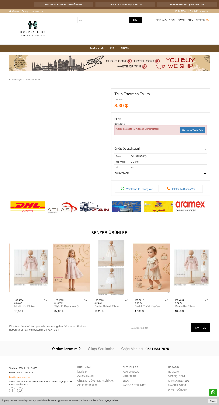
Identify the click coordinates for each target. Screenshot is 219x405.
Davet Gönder (177, 389)
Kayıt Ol (200, 327)
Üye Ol (171, 19)
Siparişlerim (176, 376)
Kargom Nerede (179, 380)
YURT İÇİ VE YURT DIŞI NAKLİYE (116, 4)
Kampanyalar (131, 371)
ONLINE (194, 11)
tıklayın (115, 400)
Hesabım (173, 371)
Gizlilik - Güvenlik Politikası (95, 380)
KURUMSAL (181, 11)
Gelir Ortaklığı (87, 385)
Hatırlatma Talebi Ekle (192, 130)
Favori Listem (185, 19)
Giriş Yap (161, 19)
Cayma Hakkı (85, 376)
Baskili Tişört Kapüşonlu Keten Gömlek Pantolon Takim (147, 305)
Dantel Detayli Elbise (105, 305)
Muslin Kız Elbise (23, 305)
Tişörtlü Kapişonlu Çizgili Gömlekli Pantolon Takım (67, 305)
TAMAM (213, 401)
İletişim (82, 371)
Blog (126, 380)
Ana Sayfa (17, 79)
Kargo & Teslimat (134, 385)
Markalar (129, 376)
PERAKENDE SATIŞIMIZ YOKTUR (178, 4)
